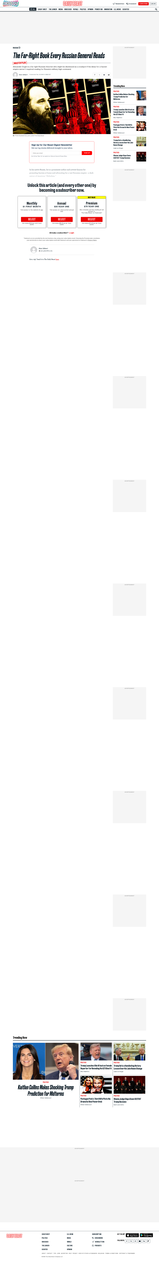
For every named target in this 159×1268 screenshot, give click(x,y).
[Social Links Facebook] (126, 1241)
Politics (83, 9)
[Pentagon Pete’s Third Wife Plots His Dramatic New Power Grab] (141, 130)
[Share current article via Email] (104, 75)
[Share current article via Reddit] (109, 75)
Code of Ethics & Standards (87, 1253)
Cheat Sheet (42, 9)
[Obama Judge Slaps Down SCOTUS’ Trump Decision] (141, 161)
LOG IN (153, 4)
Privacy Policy (63, 156)
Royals (75, 9)
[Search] (156, 9)
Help (70, 1253)
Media (61, 9)
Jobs (58, 1253)
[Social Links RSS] (144, 1241)
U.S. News (117, 9)
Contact (49, 1253)
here (57, 259)
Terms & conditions (111, 1253)
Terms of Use (54, 156)
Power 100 (99, 9)
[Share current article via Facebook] (95, 75)
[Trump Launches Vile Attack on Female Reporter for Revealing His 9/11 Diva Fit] (141, 115)
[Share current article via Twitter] (99, 75)
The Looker (53, 9)
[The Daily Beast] (73, 3)
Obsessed (68, 9)
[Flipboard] (148, 1241)
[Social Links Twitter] (131, 1241)
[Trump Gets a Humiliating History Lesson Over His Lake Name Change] (141, 146)
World (69, 1242)
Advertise (64, 1253)
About (44, 1253)
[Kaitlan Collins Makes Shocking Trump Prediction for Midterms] (141, 100)
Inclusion (101, 1253)
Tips (54, 1253)
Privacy (75, 1253)
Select (32, 219)
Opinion (90, 9)
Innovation (108, 9)
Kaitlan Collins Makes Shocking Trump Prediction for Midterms (46, 1090)
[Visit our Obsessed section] (18, 3)
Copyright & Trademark (127, 1253)
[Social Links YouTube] (139, 1241)
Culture (70, 1246)
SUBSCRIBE (143, 4)
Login (71, 233)
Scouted (125, 9)
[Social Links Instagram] (135, 1241)
